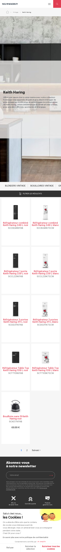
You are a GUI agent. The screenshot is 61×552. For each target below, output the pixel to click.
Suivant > (36, 450)
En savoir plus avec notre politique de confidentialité (25, 537)
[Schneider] (10, 4)
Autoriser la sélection (30, 547)
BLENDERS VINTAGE (15, 186)
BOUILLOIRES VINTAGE (42, 186)
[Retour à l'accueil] (7, 12)
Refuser (10, 548)
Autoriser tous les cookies (51, 547)
